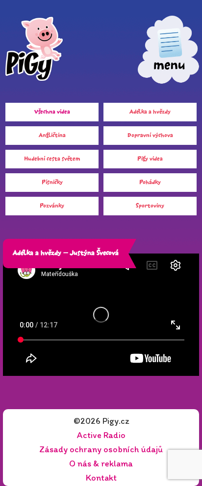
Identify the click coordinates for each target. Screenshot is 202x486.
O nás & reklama (101, 463)
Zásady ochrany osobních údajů (101, 449)
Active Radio (101, 435)
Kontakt (101, 477)
